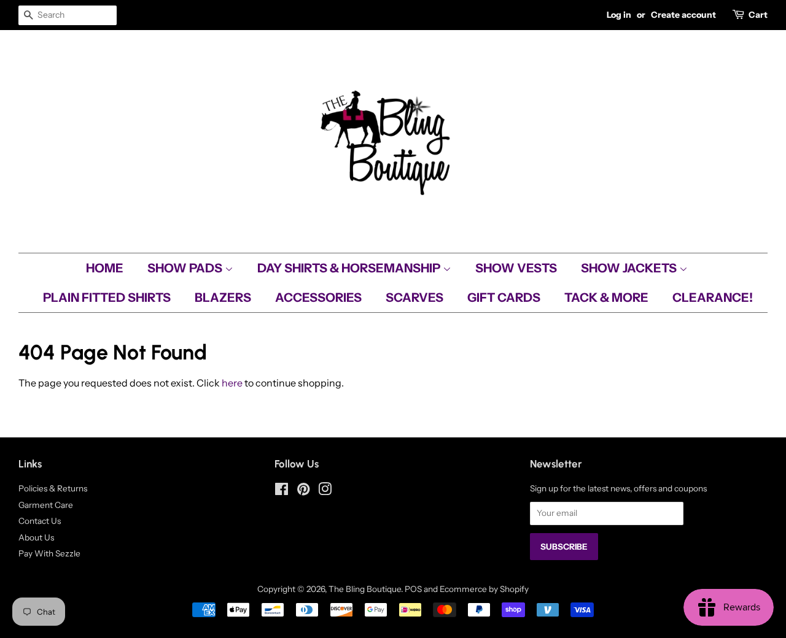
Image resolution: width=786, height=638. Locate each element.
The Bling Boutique (365, 589)
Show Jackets (630, 268)
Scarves (414, 297)
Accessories (318, 297)
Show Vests (516, 268)
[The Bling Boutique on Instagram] (325, 491)
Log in (619, 14)
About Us (36, 537)
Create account (683, 14)
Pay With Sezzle (49, 553)
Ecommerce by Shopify (484, 589)
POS (413, 589)
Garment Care (45, 505)
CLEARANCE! (712, 297)
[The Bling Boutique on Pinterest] (303, 491)
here (232, 383)
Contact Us (39, 521)
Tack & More (606, 297)
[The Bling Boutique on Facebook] (281, 491)
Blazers (223, 297)
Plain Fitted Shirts (107, 297)
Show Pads (186, 268)
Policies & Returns (52, 488)
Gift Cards (503, 297)
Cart (758, 14)
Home (104, 268)
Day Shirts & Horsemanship (350, 268)
